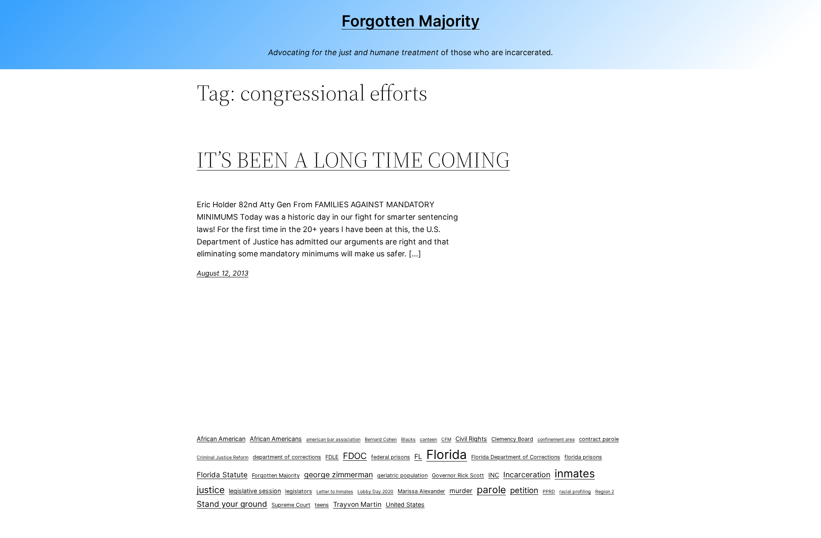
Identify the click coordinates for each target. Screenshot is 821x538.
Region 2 (604, 491)
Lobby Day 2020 (375, 491)
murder (461, 491)
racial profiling (575, 491)
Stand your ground (232, 504)
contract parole (599, 439)
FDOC (355, 455)
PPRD (549, 491)
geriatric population (402, 475)
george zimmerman (338, 474)
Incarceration (526, 474)
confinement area (556, 439)
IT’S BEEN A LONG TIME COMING (353, 160)
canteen (428, 439)
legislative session (255, 490)
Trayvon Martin (357, 504)
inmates (575, 473)
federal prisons (390, 457)
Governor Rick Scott (458, 475)
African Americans (276, 438)
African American (221, 438)
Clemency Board (512, 439)
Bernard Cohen (381, 439)
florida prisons (583, 457)
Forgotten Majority (411, 21)
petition (524, 490)
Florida (446, 454)
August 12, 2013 (222, 273)
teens (322, 505)
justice (210, 489)
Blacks (408, 439)
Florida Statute (222, 474)
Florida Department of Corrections (515, 457)
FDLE (332, 457)
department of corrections (287, 457)
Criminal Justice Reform (222, 457)
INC (493, 475)
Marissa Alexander (421, 491)
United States (405, 504)
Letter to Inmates (334, 491)
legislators (298, 491)
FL (418, 457)
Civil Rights (471, 438)
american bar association (333, 439)
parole (491, 490)
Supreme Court (291, 505)
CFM (446, 439)
